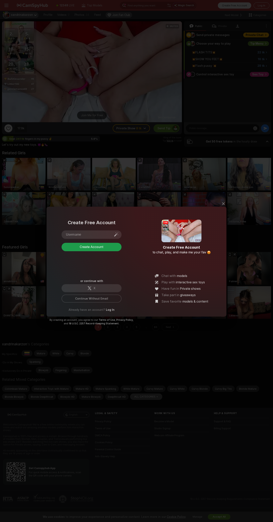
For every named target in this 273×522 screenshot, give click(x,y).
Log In (110, 309)
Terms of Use (107, 320)
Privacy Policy (124, 320)
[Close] (223, 204)
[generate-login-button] (116, 234)
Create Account (91, 247)
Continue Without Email (91, 298)
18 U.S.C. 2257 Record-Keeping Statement (94, 323)
